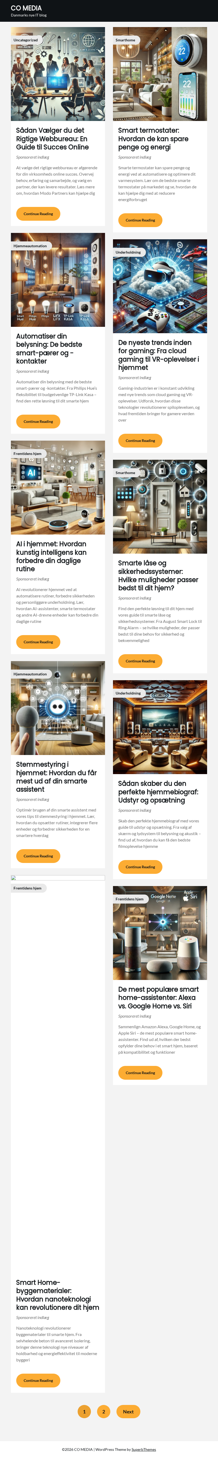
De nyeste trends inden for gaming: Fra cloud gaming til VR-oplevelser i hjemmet (158, 355)
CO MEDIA (26, 8)
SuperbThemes (144, 1449)
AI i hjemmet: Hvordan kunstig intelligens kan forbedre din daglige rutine (51, 556)
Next (128, 1411)
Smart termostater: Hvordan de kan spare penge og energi (153, 138)
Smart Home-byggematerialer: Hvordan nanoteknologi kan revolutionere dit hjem (57, 1295)
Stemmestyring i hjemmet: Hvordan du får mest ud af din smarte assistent (56, 777)
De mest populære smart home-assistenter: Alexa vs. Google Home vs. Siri (158, 997)
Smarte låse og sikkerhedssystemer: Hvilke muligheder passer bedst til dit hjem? (158, 575)
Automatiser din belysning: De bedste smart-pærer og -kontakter (49, 349)
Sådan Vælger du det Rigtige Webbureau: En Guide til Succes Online (52, 138)
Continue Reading (38, 213)
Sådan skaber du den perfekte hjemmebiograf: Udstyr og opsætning (158, 791)
